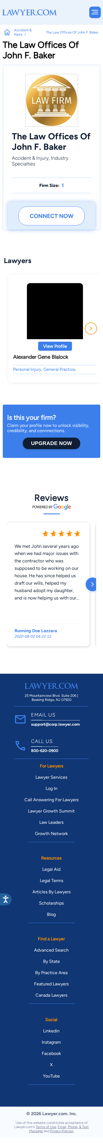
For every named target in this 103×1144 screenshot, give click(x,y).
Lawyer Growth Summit (51, 811)
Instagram (51, 1042)
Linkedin (51, 1031)
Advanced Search (51, 950)
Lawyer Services (51, 777)
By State (51, 961)
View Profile (55, 346)
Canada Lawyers (51, 995)
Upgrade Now (51, 443)
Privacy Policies (61, 1131)
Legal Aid (51, 869)
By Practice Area (51, 972)
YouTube (51, 1076)
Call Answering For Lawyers (51, 799)
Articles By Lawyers (51, 891)
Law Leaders (51, 822)
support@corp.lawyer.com (55, 724)
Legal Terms (51, 880)
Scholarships (51, 903)
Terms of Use (46, 1127)
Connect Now (51, 215)
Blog (51, 914)
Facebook (51, 1053)
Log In (51, 788)
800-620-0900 (44, 750)
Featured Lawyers (51, 984)
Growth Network (51, 833)
